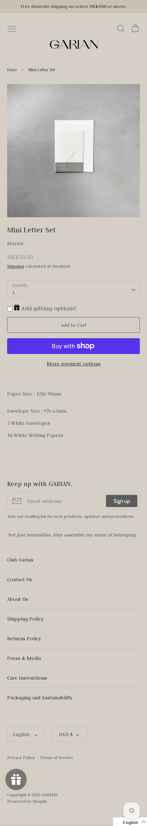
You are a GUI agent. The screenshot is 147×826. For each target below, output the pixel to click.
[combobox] (73, 289)
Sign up (121, 501)
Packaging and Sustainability (39, 697)
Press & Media (24, 658)
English (22, 734)
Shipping (15, 266)
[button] (130, 821)
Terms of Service (56, 757)
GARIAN (49, 794)
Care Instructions (27, 678)
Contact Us (19, 579)
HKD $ (66, 734)
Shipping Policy (25, 619)
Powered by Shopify (27, 801)
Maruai (15, 243)
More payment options (74, 363)
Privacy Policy (21, 757)
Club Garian (20, 560)
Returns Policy (24, 638)
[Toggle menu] (11, 28)
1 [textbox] (13, 292)
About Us (17, 599)
